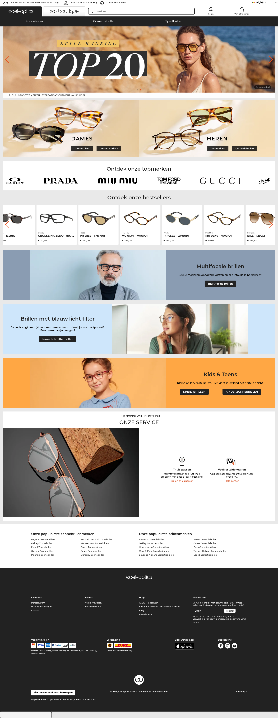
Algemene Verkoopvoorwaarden (48, 699)
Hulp (142, 597)
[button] (21, 11)
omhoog (241, 691)
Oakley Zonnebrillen (42, 543)
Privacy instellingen (41, 606)
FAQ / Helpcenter (148, 602)
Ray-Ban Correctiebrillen (152, 539)
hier (197, 622)
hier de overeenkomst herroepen (53, 692)
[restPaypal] (56, 645)
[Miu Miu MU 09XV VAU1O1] (222, 218)
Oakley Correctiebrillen (151, 543)
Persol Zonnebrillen (41, 547)
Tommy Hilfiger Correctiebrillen (210, 551)
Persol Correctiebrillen (205, 539)
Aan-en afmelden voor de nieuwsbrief (159, 606)
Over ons (36, 597)
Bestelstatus (145, 614)
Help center (232, 481)
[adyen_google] (73, 645)
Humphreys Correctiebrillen (154, 547)
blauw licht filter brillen (57, 339)
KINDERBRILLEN (194, 391)
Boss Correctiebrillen (205, 547)
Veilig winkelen (93, 602)
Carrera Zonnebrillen (42, 551)
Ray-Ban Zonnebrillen (43, 539)
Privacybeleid (74, 699)
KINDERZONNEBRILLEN (242, 391)
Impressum (89, 699)
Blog (141, 610)
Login (210, 14)
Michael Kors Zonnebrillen (95, 543)
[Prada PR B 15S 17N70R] (97, 218)
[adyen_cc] (33, 645)
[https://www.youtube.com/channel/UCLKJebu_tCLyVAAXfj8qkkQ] (234, 646)
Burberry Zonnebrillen (93, 555)
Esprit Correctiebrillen (205, 555)
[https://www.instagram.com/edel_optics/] (227, 646)
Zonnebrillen (81, 148)
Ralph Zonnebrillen (91, 551)
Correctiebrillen (109, 148)
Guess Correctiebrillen (205, 543)
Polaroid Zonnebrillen (43, 555)
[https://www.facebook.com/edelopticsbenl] (220, 646)
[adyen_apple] (65, 645)
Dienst (89, 597)
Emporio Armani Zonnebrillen (97, 539)
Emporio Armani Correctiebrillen (156, 555)
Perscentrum (38, 602)
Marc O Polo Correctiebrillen (154, 551)
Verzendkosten (93, 606)
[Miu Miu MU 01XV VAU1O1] (139, 218)
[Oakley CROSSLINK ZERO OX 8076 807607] (55, 218)
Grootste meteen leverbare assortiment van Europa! (35, 2)
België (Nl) (261, 2)
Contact (35, 610)
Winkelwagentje (241, 14)
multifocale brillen (220, 283)
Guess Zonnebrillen (91, 547)
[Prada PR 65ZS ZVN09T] (180, 218)
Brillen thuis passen (182, 481)
